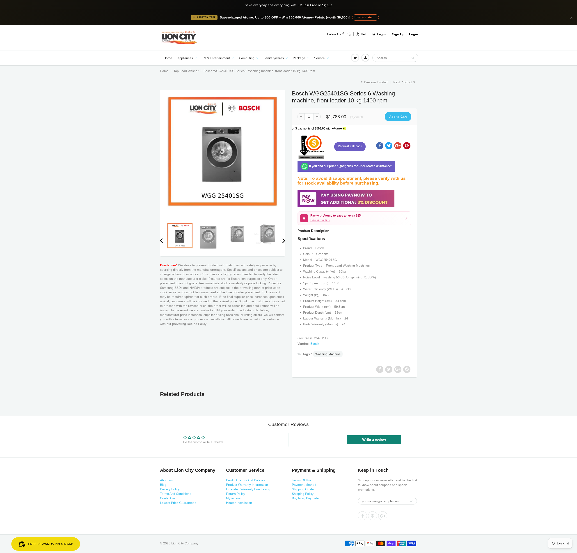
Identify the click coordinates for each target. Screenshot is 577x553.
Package (299, 58)
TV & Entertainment (216, 58)
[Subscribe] (411, 501)
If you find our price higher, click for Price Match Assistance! (350, 166)
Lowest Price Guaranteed (178, 502)
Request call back (350, 146)
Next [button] (283, 240)
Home (168, 58)
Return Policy (235, 493)
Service (319, 58)
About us (166, 480)
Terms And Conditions (175, 493)
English (381, 34)
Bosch (314, 343)
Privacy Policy (170, 489)
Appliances (185, 58)
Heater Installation (239, 502)
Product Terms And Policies (245, 480)
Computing (246, 58)
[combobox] (395, 58)
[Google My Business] (349, 34)
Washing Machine (328, 354)
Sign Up (398, 34)
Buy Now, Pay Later (306, 498)
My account (234, 498)
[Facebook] (343, 34)
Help (363, 34)
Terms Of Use (301, 480)
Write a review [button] (374, 440)
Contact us (167, 498)
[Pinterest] (372, 515)
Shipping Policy (303, 493)
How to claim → (365, 17)
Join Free (310, 5)
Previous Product (375, 82)
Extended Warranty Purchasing (248, 489)
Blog (163, 484)
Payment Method (304, 484)
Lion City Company (184, 543)
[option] (222, 151)
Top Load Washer (186, 71)
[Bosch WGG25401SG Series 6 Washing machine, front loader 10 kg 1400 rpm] (222, 151)
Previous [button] (161, 240)
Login (413, 34)
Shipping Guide (303, 489)
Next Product (403, 82)
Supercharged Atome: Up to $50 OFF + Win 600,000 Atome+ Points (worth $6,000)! (285, 17)
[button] (354, 218)
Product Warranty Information (247, 484)
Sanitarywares (273, 58)
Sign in (327, 5)
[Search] (412, 58)
